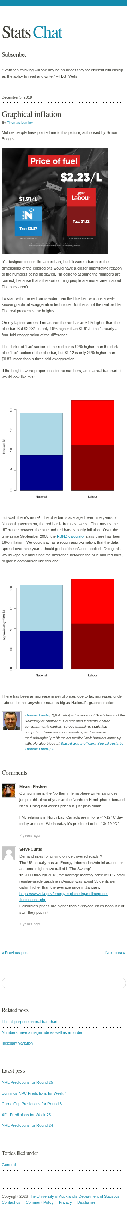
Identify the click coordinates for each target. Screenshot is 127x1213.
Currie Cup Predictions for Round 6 (32, 1104)
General (9, 1164)
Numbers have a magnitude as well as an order (42, 1032)
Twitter (67, 54)
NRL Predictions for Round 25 (27, 1082)
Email (43, 54)
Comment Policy (40, 1202)
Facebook (55, 54)
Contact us (11, 1202)
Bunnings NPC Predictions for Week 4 (34, 1093)
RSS (80, 54)
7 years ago (29, 835)
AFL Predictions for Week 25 (26, 1115)
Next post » (115, 953)
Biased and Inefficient (78, 743)
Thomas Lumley (20, 122)
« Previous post (15, 953)
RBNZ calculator (71, 536)
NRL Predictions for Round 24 (27, 1125)
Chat (32, 31)
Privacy (65, 1202)
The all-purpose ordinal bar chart (30, 1021)
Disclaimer (86, 1202)
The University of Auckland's (53, 1196)
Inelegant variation (17, 1043)
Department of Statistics (99, 1196)
